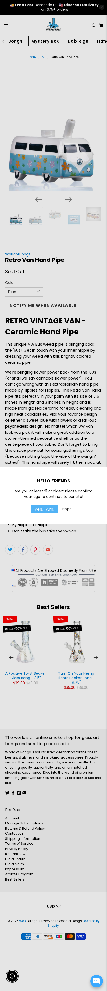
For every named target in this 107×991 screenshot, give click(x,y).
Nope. (67, 508)
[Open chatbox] (96, 981)
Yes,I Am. (45, 509)
